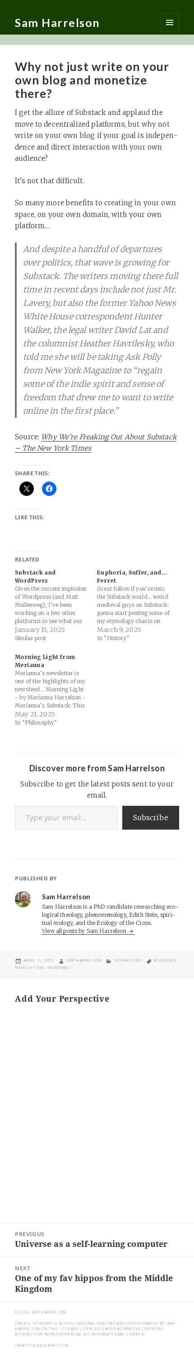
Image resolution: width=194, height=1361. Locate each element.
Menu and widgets (169, 22)
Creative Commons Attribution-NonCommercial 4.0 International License (89, 1331)
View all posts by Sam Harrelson (85, 931)
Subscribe (150, 817)
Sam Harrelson (57, 22)
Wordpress (60, 967)
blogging (165, 960)
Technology (127, 960)
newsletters (30, 967)
